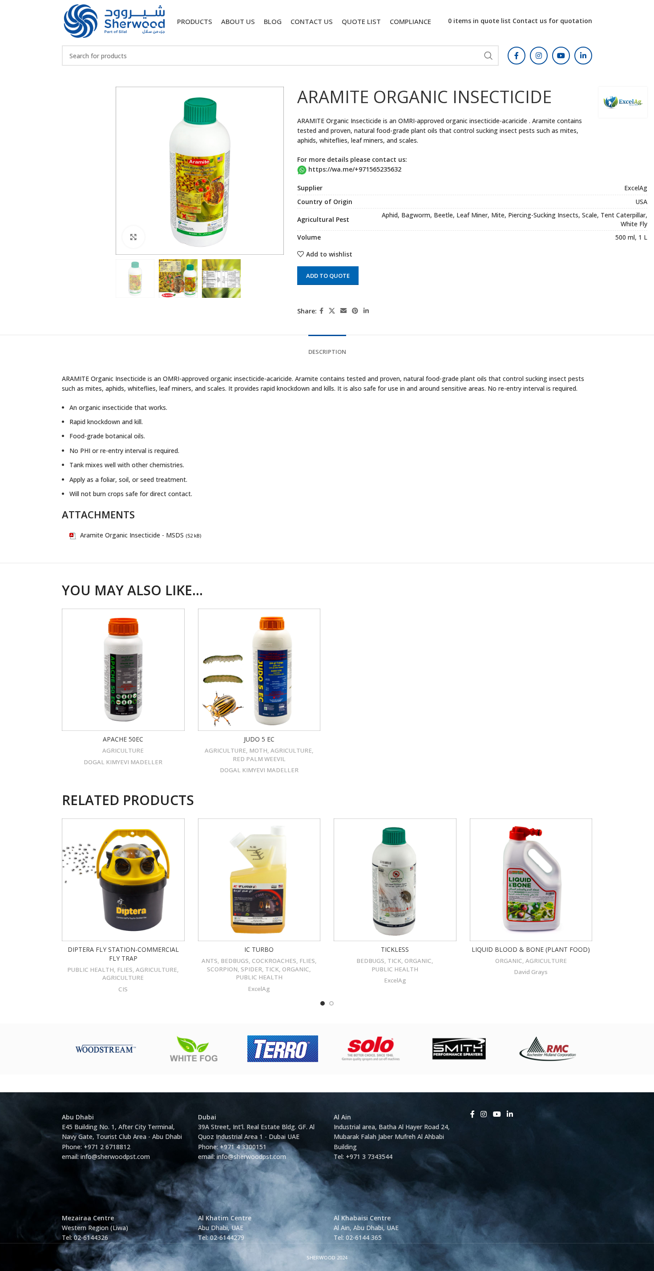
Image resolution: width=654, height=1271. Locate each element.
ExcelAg (259, 989)
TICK (272, 969)
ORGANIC (295, 969)
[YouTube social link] (561, 55)
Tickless (395, 949)
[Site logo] (114, 20)
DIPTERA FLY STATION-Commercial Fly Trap (123, 953)
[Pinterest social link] (355, 311)
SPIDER (251, 969)
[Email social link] (343, 311)
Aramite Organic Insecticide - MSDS (132, 535)
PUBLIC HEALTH (90, 970)
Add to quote (328, 276)
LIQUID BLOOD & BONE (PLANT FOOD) (531, 949)
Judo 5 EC (259, 739)
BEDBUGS (235, 961)
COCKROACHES (274, 961)
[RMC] (548, 1048)
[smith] (459, 1048)
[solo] (371, 1048)
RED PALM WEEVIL (259, 759)
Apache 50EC (123, 739)
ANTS (210, 961)
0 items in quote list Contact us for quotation (520, 20)
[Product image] (123, 670)
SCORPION (222, 969)
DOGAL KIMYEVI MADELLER (123, 762)
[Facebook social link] (516, 55)
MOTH (258, 750)
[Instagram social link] (539, 55)
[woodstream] (106, 1048)
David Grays (531, 972)
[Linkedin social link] (583, 55)
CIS (123, 989)
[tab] (327, 348)
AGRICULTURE (123, 750)
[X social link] (332, 311)
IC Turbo (259, 949)
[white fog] (194, 1048)
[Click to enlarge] (133, 237)
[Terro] (282, 1048)
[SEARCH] (488, 55)
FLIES (125, 970)
